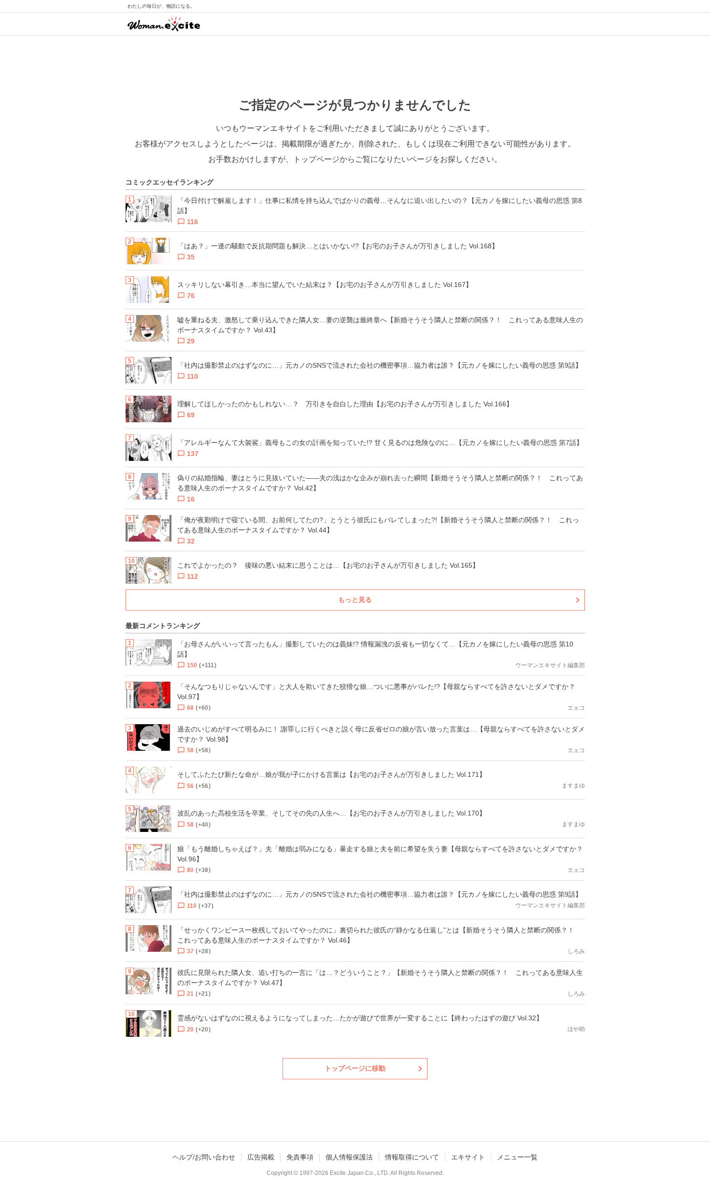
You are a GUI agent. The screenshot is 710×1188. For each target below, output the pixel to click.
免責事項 (299, 1157)
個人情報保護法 (349, 1157)
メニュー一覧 (517, 1157)
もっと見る (355, 599)
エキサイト (468, 1157)
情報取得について (412, 1157)
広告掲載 (260, 1157)
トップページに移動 (355, 1068)
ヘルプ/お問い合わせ (203, 1157)
